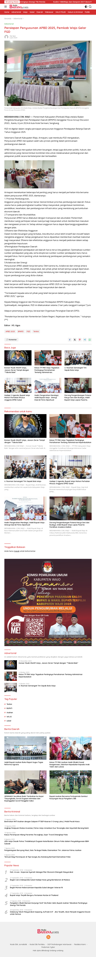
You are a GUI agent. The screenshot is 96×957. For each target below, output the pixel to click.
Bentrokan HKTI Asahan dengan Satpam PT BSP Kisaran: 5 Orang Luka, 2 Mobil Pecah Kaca (42, 821)
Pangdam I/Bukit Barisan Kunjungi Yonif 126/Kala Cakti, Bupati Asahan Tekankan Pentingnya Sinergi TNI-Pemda (48, 904)
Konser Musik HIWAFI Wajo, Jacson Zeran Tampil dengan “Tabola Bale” (16, 370)
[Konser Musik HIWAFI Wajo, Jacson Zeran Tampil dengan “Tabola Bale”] (18, 357)
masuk (16, 551)
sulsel (9, 721)
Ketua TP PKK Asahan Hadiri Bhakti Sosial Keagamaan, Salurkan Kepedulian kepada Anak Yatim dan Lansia (70, 764)
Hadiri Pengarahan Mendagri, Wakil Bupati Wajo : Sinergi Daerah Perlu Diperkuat (46, 397)
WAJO (9, 717)
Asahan (10, 712)
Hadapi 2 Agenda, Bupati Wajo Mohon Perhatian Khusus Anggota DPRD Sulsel (17, 397)
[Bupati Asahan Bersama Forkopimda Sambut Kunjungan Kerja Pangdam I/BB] (71, 782)
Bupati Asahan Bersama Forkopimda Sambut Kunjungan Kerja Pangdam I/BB (69, 797)
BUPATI (9, 708)
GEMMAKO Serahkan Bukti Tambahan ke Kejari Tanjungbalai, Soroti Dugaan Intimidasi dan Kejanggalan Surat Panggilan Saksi (24, 798)
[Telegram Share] (85, 340)
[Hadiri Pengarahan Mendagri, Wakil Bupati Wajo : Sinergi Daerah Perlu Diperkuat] (48, 385)
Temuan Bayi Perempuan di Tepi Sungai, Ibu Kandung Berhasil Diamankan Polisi (37, 857)
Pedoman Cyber (48, 947)
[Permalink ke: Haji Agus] (6, 37)
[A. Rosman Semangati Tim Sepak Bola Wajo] (78, 357)
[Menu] (6, 6)
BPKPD (21, 331)
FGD (28, 331)
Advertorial (9, 24)
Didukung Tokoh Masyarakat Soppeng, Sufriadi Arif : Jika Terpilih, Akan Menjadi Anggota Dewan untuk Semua (50, 913)
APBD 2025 (10, 331)
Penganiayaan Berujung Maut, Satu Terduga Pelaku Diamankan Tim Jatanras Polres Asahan (42, 850)
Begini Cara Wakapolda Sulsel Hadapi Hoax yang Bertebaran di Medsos (40, 880)
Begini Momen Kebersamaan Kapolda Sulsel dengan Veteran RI (36, 887)
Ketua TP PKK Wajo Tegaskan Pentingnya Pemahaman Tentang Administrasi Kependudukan (46, 370)
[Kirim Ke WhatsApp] (90, 340)
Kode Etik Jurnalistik (18, 944)
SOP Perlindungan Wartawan (60, 944)
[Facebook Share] (70, 340)
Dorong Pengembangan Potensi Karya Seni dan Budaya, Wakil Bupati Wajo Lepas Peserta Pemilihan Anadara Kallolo (77, 397)
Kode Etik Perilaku (37, 944)
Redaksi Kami (80, 944)
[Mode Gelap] (86, 7)
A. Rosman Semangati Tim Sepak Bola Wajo (75, 369)
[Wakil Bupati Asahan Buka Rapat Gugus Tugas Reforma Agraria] (25, 748)
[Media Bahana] (18, 6)
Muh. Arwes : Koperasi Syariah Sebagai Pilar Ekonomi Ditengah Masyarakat (41, 872)
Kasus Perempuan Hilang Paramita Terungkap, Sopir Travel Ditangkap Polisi (36, 835)
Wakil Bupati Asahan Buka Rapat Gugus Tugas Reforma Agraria (23, 763)
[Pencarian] (90, 7)
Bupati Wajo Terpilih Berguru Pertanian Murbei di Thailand (34, 895)
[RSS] (48, 937)
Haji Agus (13, 36)
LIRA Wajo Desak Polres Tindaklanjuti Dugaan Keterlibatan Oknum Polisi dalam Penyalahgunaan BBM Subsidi (46, 842)
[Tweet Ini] (75, 340)
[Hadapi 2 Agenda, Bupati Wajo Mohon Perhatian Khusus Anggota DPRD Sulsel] (18, 385)
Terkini (36, 331)
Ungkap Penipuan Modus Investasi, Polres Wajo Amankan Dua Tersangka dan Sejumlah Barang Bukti (46, 828)
